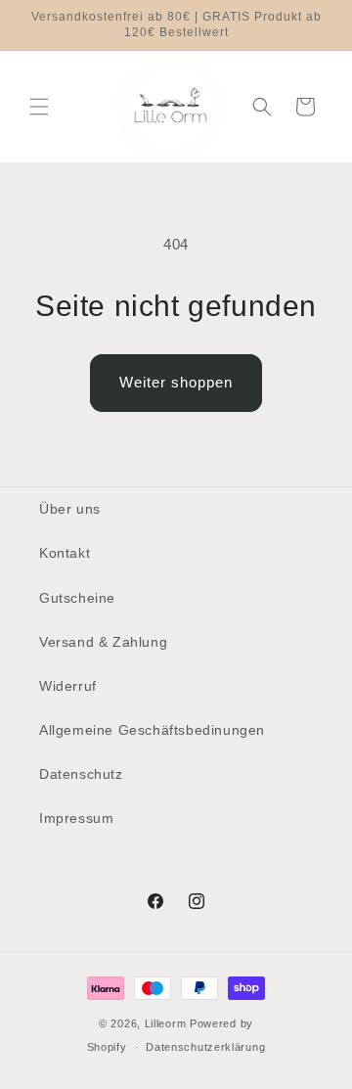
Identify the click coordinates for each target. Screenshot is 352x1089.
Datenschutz (81, 774)
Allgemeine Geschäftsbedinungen (152, 730)
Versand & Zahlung (103, 642)
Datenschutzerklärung (205, 1047)
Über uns (70, 509)
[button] (39, 106)
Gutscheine (77, 598)
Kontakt (64, 553)
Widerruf (68, 686)
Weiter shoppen (176, 382)
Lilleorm (166, 1023)
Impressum (76, 818)
